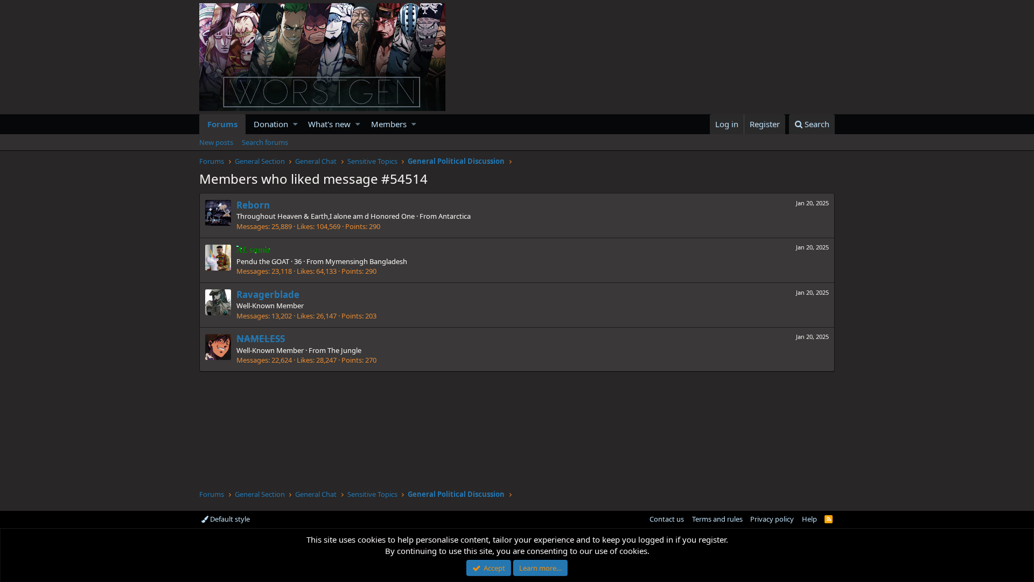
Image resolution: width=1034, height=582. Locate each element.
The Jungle (344, 350)
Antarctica (454, 216)
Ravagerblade (267, 294)
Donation (271, 124)
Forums (222, 124)
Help (809, 519)
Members (389, 124)
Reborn (253, 205)
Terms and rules (717, 519)
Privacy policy (772, 519)
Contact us (666, 519)
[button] (295, 124)
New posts (216, 142)
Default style (229, 519)
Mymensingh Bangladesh (366, 261)
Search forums (265, 142)
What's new (329, 124)
